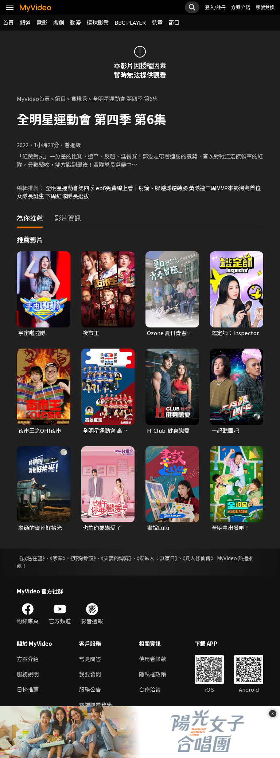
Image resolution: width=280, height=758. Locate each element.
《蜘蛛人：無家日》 (157, 558)
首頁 (8, 22)
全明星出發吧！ (230, 527)
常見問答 (90, 659)
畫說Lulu (158, 527)
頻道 (25, 22)
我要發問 (90, 674)
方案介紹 (240, 7)
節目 (173, 22)
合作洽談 (150, 689)
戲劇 (58, 22)
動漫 (75, 22)
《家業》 (57, 558)
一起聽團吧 (225, 430)
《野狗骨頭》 (83, 558)
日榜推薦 (28, 689)
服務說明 (28, 674)
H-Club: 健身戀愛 (168, 430)
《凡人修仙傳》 (199, 558)
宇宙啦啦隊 (32, 333)
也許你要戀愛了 (102, 527)
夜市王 (91, 333)
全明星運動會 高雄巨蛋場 (105, 431)
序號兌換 (265, 7)
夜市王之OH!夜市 (39, 430)
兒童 (157, 22)
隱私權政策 (152, 674)
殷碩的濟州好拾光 (40, 527)
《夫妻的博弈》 (116, 558)
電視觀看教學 (95, 704)
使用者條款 (152, 659)
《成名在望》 (31, 558)
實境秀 (79, 98)
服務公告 (90, 689)
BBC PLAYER (130, 22)
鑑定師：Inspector (235, 333)
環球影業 (98, 22)
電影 (41, 22)
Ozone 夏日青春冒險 (169, 333)
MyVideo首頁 (33, 98)
